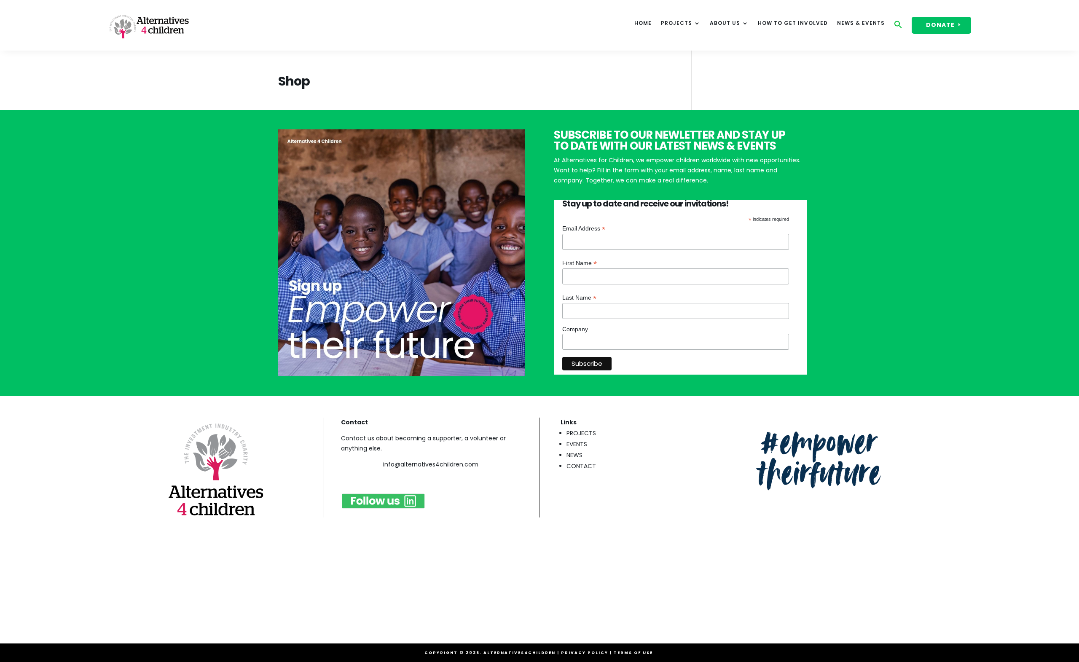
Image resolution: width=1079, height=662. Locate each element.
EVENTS (576, 444)
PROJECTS (581, 433)
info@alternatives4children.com (430, 464)
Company (575, 329)
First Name (579, 263)
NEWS (574, 455)
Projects (676, 23)
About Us (725, 23)
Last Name (579, 298)
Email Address (583, 229)
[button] (898, 26)
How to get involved (793, 23)
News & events (861, 23)
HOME (643, 23)
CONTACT (581, 466)
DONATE (940, 25)
